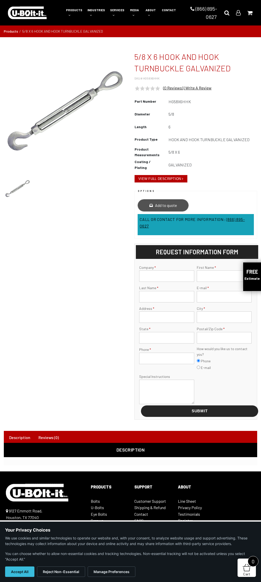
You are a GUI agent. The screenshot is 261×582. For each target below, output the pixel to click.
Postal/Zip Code (211, 329)
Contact (141, 514)
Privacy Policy (190, 507)
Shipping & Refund (150, 507)
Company (147, 267)
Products (11, 31)
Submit (200, 411)
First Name (206, 267)
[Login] (238, 12)
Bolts (95, 501)
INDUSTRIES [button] (96, 10)
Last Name (148, 288)
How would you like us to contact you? (222, 351)
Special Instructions (154, 376)
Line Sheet (187, 501)
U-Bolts (97, 507)
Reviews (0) (48, 437)
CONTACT (169, 10)
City (201, 308)
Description (19, 437)
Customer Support (150, 501)
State (144, 329)
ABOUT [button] (151, 10)
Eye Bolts (99, 514)
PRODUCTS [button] (74, 10)
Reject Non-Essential (61, 572)
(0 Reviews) (173, 87)
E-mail (203, 288)
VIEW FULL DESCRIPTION (159, 179)
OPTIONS (146, 191)
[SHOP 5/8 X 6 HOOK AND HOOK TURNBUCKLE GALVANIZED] (65, 110)
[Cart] (249, 12)
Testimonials (189, 514)
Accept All (20, 572)
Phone (145, 349)
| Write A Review (198, 87)
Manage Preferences (111, 572)
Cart (249, 567)
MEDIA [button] (134, 10)
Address (146, 308)
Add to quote (165, 205)
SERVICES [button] (117, 10)
